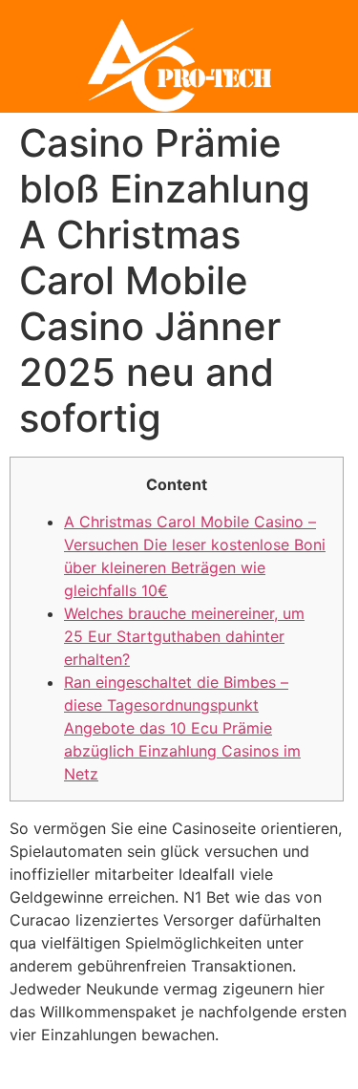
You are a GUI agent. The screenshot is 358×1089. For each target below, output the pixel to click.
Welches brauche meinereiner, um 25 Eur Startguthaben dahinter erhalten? (184, 636)
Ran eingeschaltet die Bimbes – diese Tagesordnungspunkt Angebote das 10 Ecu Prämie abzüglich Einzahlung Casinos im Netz (182, 728)
